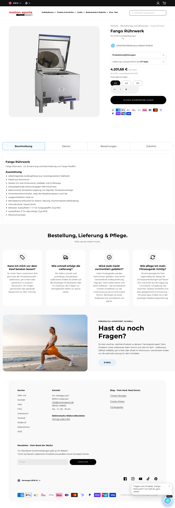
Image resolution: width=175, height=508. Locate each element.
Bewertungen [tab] (109, 146)
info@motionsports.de (63, 402)
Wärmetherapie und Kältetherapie (134, 26)
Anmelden (83, 462)
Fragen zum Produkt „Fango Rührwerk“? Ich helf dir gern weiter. (147, 489)
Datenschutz (24, 427)
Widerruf (22, 422)
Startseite (114, 26)
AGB (20, 431)
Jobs (20, 404)
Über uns (22, 395)
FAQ (20, 409)
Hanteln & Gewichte (65, 12)
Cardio (80, 12)
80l (137, 83)
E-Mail (107, 362)
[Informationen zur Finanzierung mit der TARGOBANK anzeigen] (112, 110)
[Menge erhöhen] (126, 89)
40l (115, 83)
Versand (21, 418)
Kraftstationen (48, 12)
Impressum (23, 413)
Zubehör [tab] (151, 146)
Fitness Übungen (118, 395)
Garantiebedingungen (127, 36)
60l (126, 83)
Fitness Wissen (117, 401)
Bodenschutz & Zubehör (96, 12)
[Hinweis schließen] (169, 486)
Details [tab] (66, 146)
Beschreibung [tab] (23, 146)
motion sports (132, 495)
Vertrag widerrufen (61, 419)
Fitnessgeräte (116, 407)
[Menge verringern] (115, 89)
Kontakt (21, 400)
